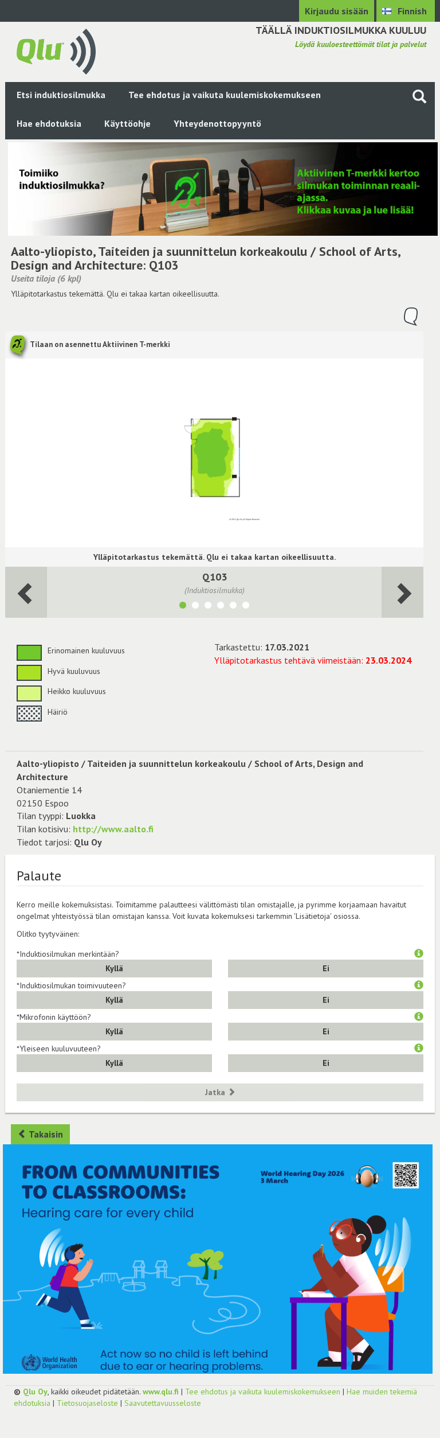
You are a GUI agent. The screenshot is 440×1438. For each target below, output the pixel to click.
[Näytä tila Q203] (195, 607)
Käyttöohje (127, 123)
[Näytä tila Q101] (245, 607)
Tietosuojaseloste (87, 1403)
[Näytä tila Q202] (233, 607)
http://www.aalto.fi (113, 829)
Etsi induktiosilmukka (61, 94)
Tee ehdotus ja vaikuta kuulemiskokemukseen (224, 94)
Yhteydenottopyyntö (217, 123)
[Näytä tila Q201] (220, 607)
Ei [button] (326, 968)
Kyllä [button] (114, 968)
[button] (418, 954)
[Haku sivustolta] (419, 96)
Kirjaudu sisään (336, 11)
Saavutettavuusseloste (162, 1403)
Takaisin (45, 1134)
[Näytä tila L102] (208, 607)
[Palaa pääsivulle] (56, 50)
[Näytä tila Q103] (182, 607)
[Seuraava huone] (26, 592)
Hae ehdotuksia (49, 123)
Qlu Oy (35, 1391)
